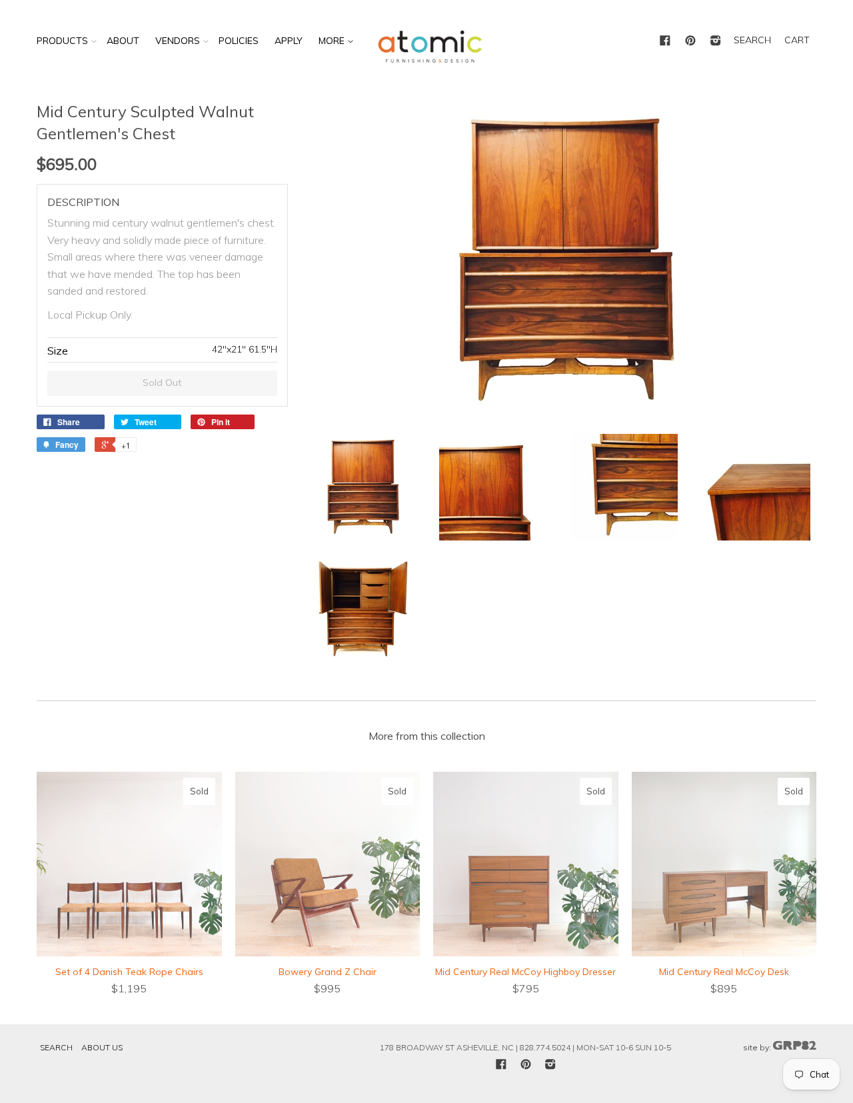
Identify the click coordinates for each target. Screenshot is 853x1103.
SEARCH (752, 40)
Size (57, 350)
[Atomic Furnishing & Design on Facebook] (665, 41)
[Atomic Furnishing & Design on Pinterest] (690, 41)
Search (56, 1047)
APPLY (289, 41)
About (123, 41)
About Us (102, 1047)
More (333, 41)
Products (62, 41)
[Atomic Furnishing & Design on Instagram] (715, 41)
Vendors (177, 41)
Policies (239, 41)
